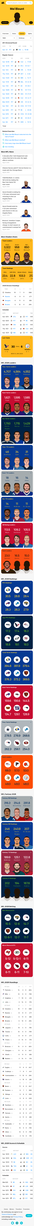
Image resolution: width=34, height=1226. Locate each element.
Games (22, 34)
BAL (22, 82)
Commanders (9, 1075)
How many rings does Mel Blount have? (18, 143)
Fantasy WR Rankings (9, 824)
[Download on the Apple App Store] (12, 1223)
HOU (22, 106)
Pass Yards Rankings (9, 722)
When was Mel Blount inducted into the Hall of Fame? (18, 135)
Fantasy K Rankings (9, 878)
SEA (22, 94)
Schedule (5, 310)
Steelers (5, 23)
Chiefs (7, 1054)
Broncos (8, 1046)
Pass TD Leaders (8, 447)
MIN (22, 78)
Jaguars (8, 1028)
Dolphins (8, 998)
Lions (7, 1098)
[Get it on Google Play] (17, 1223)
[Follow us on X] (21, 1223)
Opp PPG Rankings (8, 618)
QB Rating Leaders (8, 525)
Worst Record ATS (8, 945)
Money (12, 1209)
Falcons (7, 1113)
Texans (6, 349)
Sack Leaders (7, 551)
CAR (27, 1158)
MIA (27, 1154)
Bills (6, 994)
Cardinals (8, 1136)
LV (27, 1166)
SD (21, 86)
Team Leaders (7, 241)
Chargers (8, 1050)
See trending (9, 147)
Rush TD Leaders (8, 473)
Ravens (7, 296)
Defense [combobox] (21, 38)
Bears (7, 1086)
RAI (20, 50)
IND (14, 333)
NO (27, 1162)
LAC (14, 1154)
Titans (7, 1040)
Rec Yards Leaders (8, 419)
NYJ (22, 66)
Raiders (7, 1058)
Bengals (7, 300)
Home (6, 1209)
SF (14, 1186)
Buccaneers (9, 1109)
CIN (22, 70)
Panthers (8, 1105)
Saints (7, 1117)
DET (22, 74)
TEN (14, 1166)
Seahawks (8, 1124)
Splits (30, 34)
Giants (7, 1079)
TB (21, 90)
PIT (27, 317)
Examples (26, 1209)
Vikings (7, 1094)
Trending (19, 1209)
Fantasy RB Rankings (9, 798)
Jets (6, 1002)
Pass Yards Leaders (9, 367)
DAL (14, 1158)
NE (21, 110)
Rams (7, 1128)
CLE (22, 62)
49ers (7, 1132)
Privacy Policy (17, 1217)
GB (21, 118)
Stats (14, 34)
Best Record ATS (8, 910)
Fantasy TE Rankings (9, 852)
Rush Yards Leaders (9, 393)
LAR (26, 1186)
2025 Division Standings (10, 286)
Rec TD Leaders (7, 499)
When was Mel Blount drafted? (15, 140)
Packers (7, 1090)
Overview (5, 34)
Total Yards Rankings (9, 652)
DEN (22, 122)
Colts (7, 1036)
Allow (29, 1216)
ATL (14, 317)
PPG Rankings (7, 583)
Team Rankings (7, 268)
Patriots (8, 990)
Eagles (7, 1067)
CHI (14, 1190)
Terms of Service (7, 1214)
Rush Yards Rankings (9, 687)
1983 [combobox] (4, 38)
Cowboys (8, 1071)
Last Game (6, 338)
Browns (7, 304)
